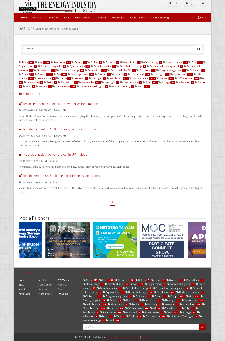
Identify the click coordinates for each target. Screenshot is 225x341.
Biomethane (130, 62)
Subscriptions (83, 17)
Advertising (118, 17)
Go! (202, 326)
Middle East (116, 78)
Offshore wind (185, 78)
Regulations (67, 82)
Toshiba (43, 86)
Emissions (145, 70)
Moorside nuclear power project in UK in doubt (55, 154)
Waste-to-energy (121, 86)
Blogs (67, 17)
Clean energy (151, 62)
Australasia (59, 62)
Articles (37, 17)
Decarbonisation (102, 66)
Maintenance (44, 78)
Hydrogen (159, 74)
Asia (40, 62)
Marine (63, 78)
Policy (50, 82)
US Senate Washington (92, 86)
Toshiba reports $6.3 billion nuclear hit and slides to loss (61, 175)
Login (191, 3)
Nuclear (164, 78)
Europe (41, 74)
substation (184, 82)
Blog (21, 284)
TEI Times (53, 17)
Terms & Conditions (128, 337)
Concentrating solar (51, 66)
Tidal (28, 86)
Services (42, 289)
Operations (33, 82)
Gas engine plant (79, 74)
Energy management (170, 70)
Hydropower (180, 74)
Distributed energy (69, 70)
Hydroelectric (137, 74)
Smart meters (131, 82)
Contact (62, 284)
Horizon (119, 74)
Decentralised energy (131, 66)
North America (140, 78)
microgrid (97, 78)
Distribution (94, 70)
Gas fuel (102, 74)
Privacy (111, 337)
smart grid (110, 82)
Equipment (195, 70)
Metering (79, 78)
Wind (140, 86)
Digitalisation (43, 70)
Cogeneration (26, 66)
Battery (78, 62)
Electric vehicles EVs (121, 70)
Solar (148, 82)
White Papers (137, 17)
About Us (101, 17)
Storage (165, 82)
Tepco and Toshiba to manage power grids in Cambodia (60, 104)
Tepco (201, 82)
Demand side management (164, 66)
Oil (204, 78)
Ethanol (25, 74)
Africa (24, 62)
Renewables (88, 82)
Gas (58, 74)
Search (61, 289)
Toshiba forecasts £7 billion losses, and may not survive (60, 129)
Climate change (174, 62)
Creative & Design (160, 17)
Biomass (110, 62)
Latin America (93, 304)
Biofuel (94, 62)
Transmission (62, 86)
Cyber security (77, 66)
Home (24, 17)
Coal (194, 62)
